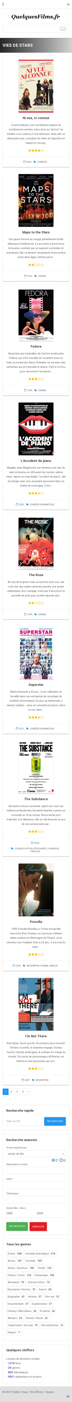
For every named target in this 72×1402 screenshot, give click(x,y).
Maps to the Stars (36, 232)
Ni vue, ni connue (36, 118)
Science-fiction (24, 848)
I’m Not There (36, 1036)
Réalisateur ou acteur (17, 1164)
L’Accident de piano (36, 461)
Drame (42, 276)
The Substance (36, 799)
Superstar (36, 685)
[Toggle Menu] (63, 28)
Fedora (36, 346)
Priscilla (36, 922)
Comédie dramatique (42, 504)
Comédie (42, 162)
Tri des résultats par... (17, 1147)
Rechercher (55, 1121)
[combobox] (36, 1153)
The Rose (36, 575)
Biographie (33, 965)
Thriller (35, 851)
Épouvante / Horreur (46, 848)
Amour (53, 965)
